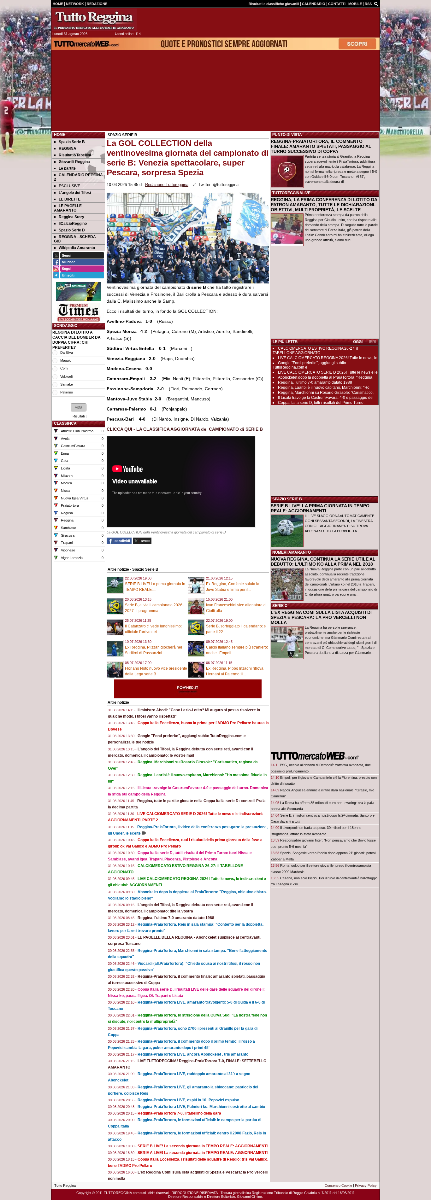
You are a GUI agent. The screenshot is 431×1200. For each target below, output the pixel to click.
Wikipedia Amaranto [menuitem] (77, 248)
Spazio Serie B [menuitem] (72, 142)
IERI (372, 342)
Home (59, 134)
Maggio (65, 360)
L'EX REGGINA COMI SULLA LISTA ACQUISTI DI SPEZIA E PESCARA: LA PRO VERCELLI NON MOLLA (321, 617)
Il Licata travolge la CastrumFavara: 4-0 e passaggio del (326, 397)
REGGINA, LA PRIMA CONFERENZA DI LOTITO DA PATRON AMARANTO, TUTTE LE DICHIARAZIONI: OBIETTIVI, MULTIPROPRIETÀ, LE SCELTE (324, 204)
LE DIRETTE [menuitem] (69, 199)
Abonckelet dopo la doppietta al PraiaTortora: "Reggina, (325, 377)
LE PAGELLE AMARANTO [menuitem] (68, 208)
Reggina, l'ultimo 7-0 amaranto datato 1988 (176, 918)
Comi (64, 368)
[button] (78, 407)
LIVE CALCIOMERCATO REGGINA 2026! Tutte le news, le (327, 358)
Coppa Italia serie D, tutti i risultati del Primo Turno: (321, 402)
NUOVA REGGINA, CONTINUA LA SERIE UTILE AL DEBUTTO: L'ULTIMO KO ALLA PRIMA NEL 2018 (323, 561)
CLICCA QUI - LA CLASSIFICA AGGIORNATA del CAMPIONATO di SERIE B (185, 429)
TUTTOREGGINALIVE (291, 193)
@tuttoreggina (226, 185)
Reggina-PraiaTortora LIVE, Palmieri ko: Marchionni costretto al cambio (201, 1106)
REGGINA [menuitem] (67, 148)
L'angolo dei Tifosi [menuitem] (75, 192)
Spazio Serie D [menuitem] (72, 230)
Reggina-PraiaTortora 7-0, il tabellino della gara (179, 1113)
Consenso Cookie (338, 1185)
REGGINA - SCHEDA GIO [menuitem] (75, 239)
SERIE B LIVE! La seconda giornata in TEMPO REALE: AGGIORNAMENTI (203, 1146)
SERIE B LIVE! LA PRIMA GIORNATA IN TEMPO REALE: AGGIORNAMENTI (320, 508)
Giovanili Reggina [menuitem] (74, 162)
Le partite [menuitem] (67, 168)
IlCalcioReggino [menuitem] (73, 223)
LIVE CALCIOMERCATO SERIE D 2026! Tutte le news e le (328, 372)
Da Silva (66, 352)
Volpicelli (66, 376)
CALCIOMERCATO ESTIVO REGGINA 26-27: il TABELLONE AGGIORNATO (315, 350)
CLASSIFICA (65, 423)
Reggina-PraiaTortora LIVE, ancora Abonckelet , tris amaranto (193, 1054)
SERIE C (279, 605)
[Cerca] (376, 3)
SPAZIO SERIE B (287, 499)
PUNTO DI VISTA (287, 134)
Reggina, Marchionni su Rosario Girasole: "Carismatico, (326, 392)
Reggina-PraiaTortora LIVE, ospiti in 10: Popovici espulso (188, 1100)
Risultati (79, 416)
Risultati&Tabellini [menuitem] (75, 155)
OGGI (358, 342)
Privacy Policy (366, 1185)
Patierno (66, 392)
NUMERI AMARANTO (291, 552)
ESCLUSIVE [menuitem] (69, 186)
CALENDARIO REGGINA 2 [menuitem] (78, 177)
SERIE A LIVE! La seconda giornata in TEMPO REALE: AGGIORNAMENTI (203, 1152)
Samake (66, 384)
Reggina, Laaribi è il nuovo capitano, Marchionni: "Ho (323, 387)
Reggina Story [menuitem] (71, 217)
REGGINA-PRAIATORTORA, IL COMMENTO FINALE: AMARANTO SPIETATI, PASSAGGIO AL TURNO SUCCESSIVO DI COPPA (321, 146)
